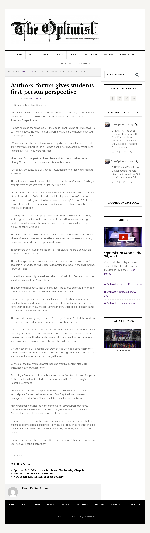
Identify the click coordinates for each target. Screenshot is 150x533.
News (25, 456)
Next (138, 338)
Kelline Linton (38, 99)
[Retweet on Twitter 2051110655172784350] (119, 182)
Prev (108, 338)
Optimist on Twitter (123, 113)
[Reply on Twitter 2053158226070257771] (114, 152)
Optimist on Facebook (123, 203)
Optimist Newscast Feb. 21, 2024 (124, 284)
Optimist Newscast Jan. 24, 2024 (124, 303)
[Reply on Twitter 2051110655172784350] (114, 182)
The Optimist (119, 124)
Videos (123, 220)
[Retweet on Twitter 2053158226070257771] (119, 152)
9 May (130, 125)
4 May (130, 161)
